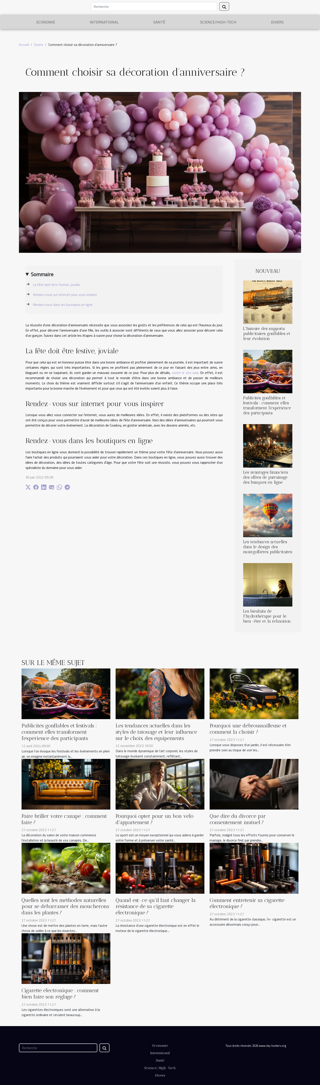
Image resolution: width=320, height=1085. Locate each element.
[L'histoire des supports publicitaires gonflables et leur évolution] (267, 301)
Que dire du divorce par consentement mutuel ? (238, 819)
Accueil (24, 44)
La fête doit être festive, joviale (56, 284)
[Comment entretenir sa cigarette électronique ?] (254, 867)
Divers (277, 22)
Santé (159, 22)
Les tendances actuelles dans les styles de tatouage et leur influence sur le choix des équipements (156, 731)
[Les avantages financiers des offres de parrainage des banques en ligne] (267, 445)
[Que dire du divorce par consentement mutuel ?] (254, 783)
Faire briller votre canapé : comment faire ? (64, 819)
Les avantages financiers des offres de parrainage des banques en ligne (265, 477)
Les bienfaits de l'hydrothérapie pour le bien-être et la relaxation (267, 616)
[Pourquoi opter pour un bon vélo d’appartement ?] (160, 783)
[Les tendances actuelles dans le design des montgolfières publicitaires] (267, 515)
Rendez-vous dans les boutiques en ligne (63, 304)
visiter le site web (185, 372)
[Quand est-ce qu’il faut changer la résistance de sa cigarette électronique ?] (160, 867)
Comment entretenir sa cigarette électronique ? (247, 903)
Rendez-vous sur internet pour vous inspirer (65, 294)
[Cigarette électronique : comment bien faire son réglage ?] (66, 958)
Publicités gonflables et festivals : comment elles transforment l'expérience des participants (267, 405)
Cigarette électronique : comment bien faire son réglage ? (60, 993)
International (104, 22)
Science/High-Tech (218, 22)
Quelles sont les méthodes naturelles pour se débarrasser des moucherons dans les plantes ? (65, 906)
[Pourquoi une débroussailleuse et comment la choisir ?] (254, 693)
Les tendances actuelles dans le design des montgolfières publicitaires (267, 546)
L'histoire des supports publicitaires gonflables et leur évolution (266, 333)
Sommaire (42, 274)
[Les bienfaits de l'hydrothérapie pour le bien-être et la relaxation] (267, 584)
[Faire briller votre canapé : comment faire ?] (66, 783)
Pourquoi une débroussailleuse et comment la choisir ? (248, 728)
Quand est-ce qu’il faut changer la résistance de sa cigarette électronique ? (156, 906)
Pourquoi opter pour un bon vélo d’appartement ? (155, 819)
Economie (45, 22)
